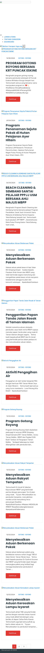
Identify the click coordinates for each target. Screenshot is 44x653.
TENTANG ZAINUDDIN (12, 39)
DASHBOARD (9, 42)
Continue (12, 99)
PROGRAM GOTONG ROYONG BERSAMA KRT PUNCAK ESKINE (21, 67)
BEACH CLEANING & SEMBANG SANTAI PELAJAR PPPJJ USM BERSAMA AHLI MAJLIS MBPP (21, 195)
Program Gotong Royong (19, 423)
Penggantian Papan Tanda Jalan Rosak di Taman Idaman (22, 318)
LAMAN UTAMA (10, 37)
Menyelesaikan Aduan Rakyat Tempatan (18, 478)
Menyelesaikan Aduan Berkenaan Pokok (20, 259)
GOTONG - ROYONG (24, 58)
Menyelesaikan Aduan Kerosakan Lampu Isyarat (20, 603)
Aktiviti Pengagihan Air (21, 374)
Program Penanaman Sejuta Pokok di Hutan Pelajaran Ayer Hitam (21, 132)
